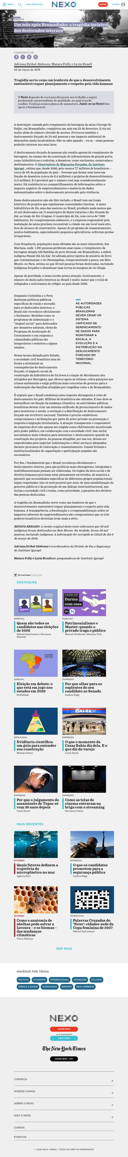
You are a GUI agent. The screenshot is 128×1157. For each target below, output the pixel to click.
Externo (19, 860)
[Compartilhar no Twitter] (22, 57)
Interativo (77, 916)
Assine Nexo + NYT (64, 1059)
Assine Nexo (64, 1029)
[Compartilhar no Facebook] (16, 57)
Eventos (20, 1137)
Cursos (19, 1127)
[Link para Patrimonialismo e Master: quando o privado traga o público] (84, 602)
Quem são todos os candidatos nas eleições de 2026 (37, 626)
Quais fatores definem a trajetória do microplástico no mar (37, 868)
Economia (39, 979)
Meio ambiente (85, 986)
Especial (19, 618)
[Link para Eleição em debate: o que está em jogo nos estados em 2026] (36, 663)
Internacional (59, 979)
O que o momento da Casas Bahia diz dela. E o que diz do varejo (86, 745)
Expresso (68, 679)
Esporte (67, 986)
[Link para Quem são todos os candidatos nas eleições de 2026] (36, 602)
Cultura (96, 979)
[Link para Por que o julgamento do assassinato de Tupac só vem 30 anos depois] (36, 779)
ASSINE (103, 4)
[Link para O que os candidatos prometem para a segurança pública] (92, 844)
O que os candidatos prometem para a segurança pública (90, 868)
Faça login (64, 1038)
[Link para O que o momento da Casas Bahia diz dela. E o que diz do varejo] (84, 721)
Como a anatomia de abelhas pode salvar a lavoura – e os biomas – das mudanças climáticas (37, 928)
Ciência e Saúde (28, 986)
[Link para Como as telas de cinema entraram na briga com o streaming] (84, 779)
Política (23, 979)
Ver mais (64, 948)
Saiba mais (36, 575)
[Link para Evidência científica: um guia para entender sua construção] (36, 721)
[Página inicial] (64, 4)
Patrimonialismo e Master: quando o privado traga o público (85, 626)
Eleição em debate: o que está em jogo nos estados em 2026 (35, 687)
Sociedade (80, 979)
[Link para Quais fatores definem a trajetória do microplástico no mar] (36, 844)
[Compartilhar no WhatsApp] (35, 57)
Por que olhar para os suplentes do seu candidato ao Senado (83, 687)
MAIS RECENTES (34, 4)
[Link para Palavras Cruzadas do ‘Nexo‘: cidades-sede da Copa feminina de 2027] (92, 899)
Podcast (67, 618)
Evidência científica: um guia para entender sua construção (36, 745)
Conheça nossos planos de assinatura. (53, 103)
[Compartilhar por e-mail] (29, 57)
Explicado (20, 737)
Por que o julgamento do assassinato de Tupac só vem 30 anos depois (38, 803)
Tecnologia (49, 986)
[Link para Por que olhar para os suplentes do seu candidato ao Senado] (84, 663)
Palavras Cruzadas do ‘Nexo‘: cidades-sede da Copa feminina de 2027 (93, 924)
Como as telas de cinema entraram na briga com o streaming (84, 803)
